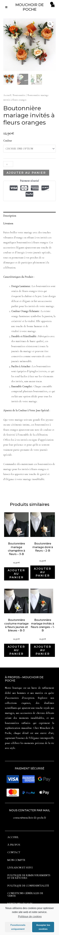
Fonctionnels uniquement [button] (17, 927)
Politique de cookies (29, 916)
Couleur (7, 140)
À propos (13, 844)
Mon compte (16, 860)
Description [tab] (9, 215)
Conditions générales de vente (25, 895)
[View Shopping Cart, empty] (53, 7)
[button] (50, 24)
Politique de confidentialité (28, 885)
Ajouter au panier (26, 172)
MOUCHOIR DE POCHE (29, 7)
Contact (13, 852)
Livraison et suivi (20, 867)
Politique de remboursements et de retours (28, 877)
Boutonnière (19, 95)
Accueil (7, 95)
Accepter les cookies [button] (43, 927)
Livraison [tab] (8, 223)
